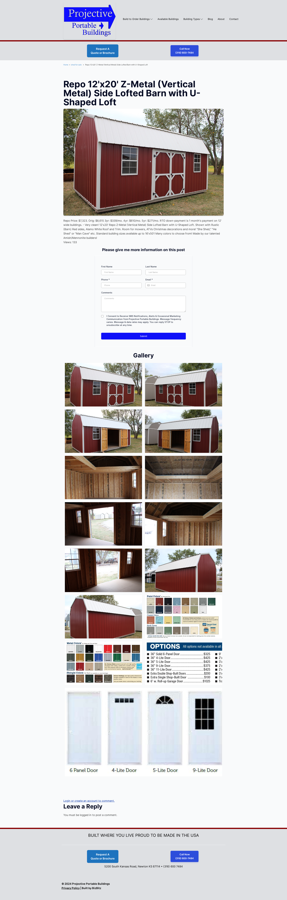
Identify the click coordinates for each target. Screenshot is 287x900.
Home (65, 65)
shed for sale (76, 65)
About (221, 18)
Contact (233, 18)
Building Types (191, 18)
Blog (210, 18)
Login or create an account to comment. (89, 800)
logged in (85, 815)
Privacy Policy (71, 888)
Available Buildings (168, 18)
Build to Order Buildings (136, 18)
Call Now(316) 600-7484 (184, 50)
